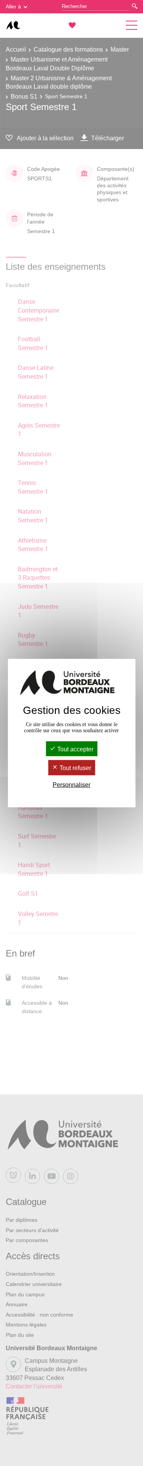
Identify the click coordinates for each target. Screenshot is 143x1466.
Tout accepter (74, 749)
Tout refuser (74, 768)
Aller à (13, 6)
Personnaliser (71, 784)
